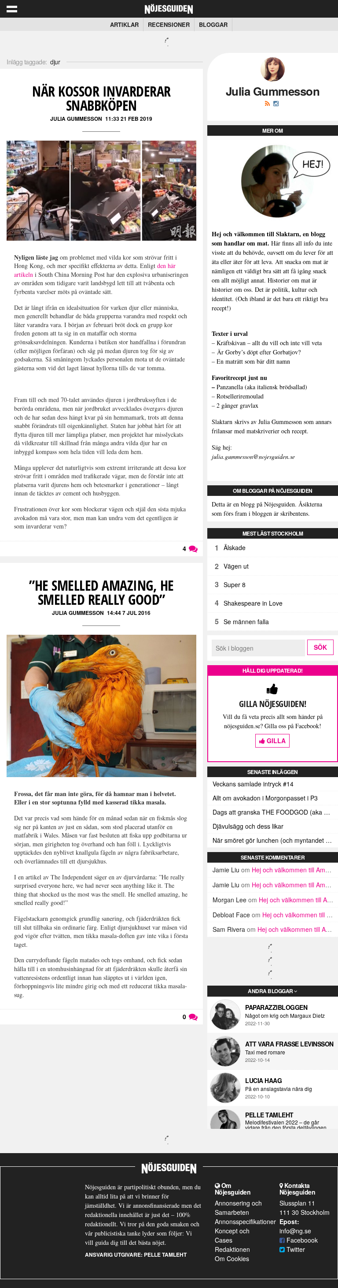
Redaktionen (232, 1249)
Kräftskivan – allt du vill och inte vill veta (269, 343)
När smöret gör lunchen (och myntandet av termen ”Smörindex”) (275, 840)
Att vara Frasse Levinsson (289, 1044)
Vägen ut (236, 566)
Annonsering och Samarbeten (238, 1208)
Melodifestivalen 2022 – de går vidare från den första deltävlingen (286, 1125)
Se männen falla (246, 621)
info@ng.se (295, 1230)
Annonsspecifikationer (245, 1221)
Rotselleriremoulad (240, 396)
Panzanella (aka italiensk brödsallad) (262, 387)
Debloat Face (231, 914)
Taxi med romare (265, 1052)
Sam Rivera (229, 929)
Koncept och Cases (232, 1235)
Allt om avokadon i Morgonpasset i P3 (265, 797)
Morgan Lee (229, 899)
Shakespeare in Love (253, 603)
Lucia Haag (263, 1080)
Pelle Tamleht (269, 1115)
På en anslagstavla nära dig (278, 1088)
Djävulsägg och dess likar (248, 826)
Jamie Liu (226, 869)
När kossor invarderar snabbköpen (101, 98)
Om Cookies (232, 1258)
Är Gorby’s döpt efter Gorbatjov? (259, 352)
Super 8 (235, 584)
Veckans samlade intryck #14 (253, 783)
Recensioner (169, 24)
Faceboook (301, 1240)
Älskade (235, 547)
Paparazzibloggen (276, 1007)
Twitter (295, 1249)
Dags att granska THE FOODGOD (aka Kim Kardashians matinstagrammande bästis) (275, 812)
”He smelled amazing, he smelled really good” (101, 592)
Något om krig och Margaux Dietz (285, 1015)
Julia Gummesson (76, 119)
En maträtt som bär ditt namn (253, 361)
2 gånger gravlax (237, 405)
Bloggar (213, 24)
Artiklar (124, 24)
